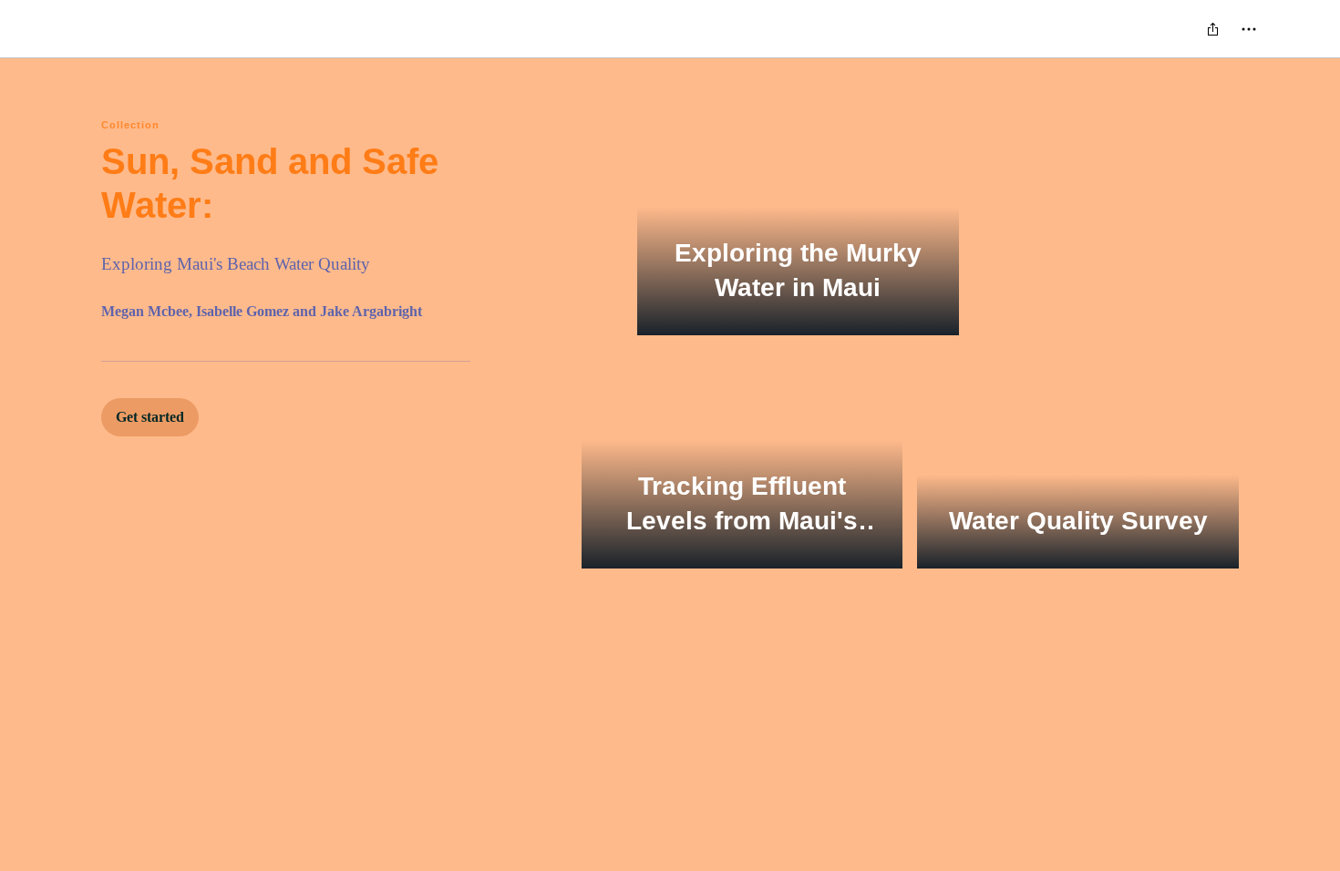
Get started (150, 417)
